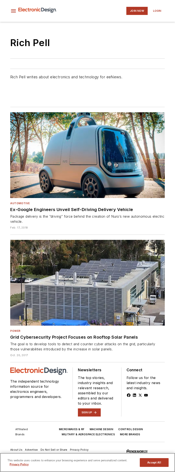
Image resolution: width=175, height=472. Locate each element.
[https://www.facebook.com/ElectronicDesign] (129, 395)
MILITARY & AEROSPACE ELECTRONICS (88, 434)
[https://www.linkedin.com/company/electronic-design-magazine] (134, 395)
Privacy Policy (79, 449)
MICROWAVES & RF (72, 429)
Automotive (20, 203)
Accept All (154, 462)
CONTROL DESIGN (130, 429)
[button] (13, 11)
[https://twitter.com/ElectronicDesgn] (140, 395)
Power (15, 330)
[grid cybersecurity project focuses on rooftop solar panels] (87, 283)
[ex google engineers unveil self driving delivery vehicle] (87, 155)
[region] (87, 462)
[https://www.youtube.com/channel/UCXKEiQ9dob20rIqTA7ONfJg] (146, 395)
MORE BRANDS (130, 434)
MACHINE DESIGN (101, 429)
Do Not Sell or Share (54, 449)
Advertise (31, 449)
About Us (16, 449)
